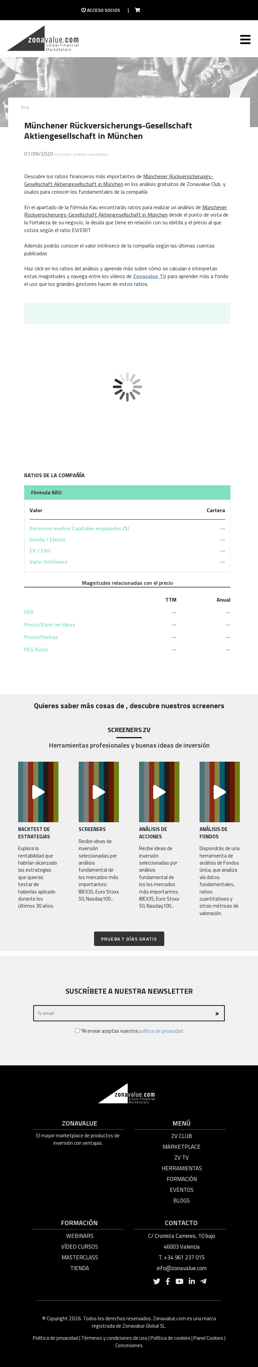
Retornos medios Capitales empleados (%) (79, 528)
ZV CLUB (181, 1136)
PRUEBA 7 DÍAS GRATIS (129, 938)
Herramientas (182, 1168)
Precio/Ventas (41, 637)
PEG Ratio (36, 649)
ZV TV (181, 1157)
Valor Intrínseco (49, 562)
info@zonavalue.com (182, 1268)
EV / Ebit (40, 550)
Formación (182, 1179)
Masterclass (79, 1257)
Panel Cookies (208, 1338)
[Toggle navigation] (244, 41)
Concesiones (129, 1345)
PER (29, 612)
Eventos (182, 1189)
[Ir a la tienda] (135, 10)
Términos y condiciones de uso (114, 1338)
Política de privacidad (56, 1338)
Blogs (181, 1200)
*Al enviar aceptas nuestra (131, 1030)
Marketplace (182, 1146)
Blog (25, 107)
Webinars (79, 1235)
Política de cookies (170, 1338)
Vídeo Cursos (79, 1246)
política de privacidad (161, 1031)
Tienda (79, 1268)
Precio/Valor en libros (49, 624)
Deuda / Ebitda (47, 539)
